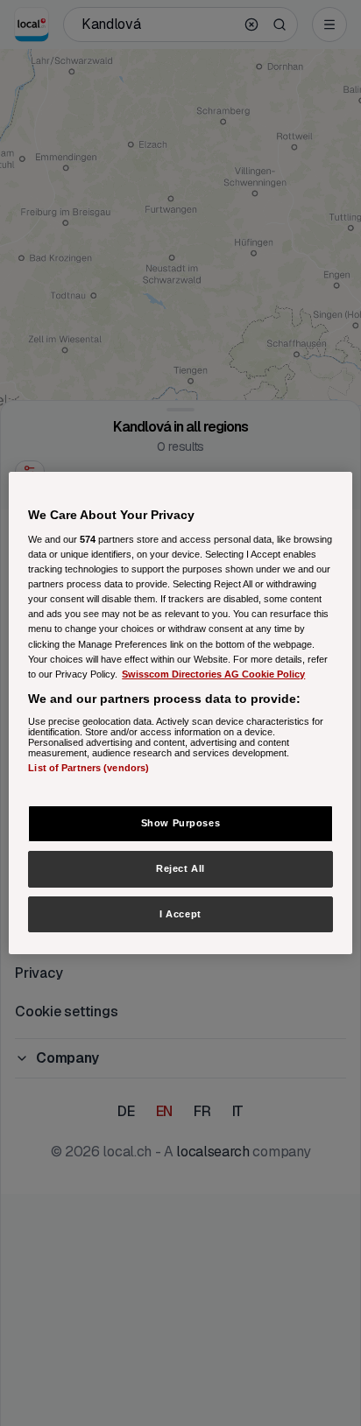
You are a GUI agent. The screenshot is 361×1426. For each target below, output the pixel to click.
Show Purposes (180, 823)
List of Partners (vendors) (88, 767)
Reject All (180, 868)
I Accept (180, 914)
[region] (180, 713)
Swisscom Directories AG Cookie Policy (213, 674)
